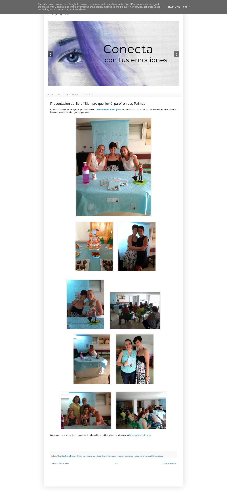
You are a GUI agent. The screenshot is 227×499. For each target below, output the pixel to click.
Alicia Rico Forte (63, 456)
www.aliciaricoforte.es (141, 435)
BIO (59, 94)
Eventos (73, 456)
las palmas (97, 456)
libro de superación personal (112, 456)
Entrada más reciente (60, 463)
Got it (186, 7)
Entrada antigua (169, 463)
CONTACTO (72, 94)
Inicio (50, 94)
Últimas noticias (157, 456)
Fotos (79, 456)
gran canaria (87, 456)
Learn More (174, 7)
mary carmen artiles (131, 456)
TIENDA (86, 94)
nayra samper (145, 456)
